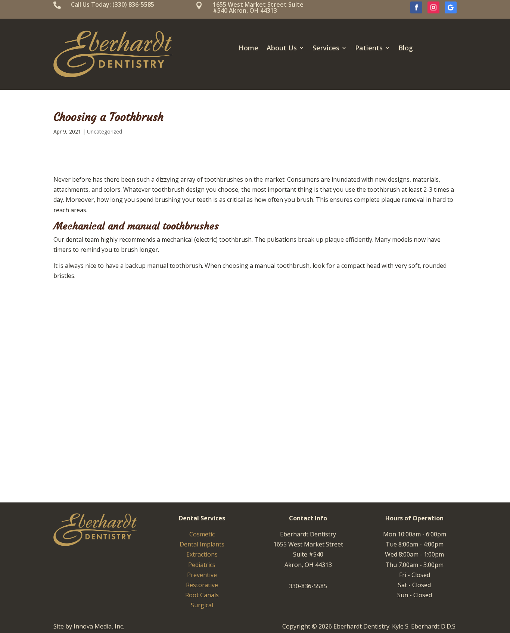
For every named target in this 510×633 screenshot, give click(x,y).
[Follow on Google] (451, 7)
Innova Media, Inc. (99, 626)
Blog (405, 48)
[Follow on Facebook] (416, 7)
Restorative (202, 585)
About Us (282, 48)
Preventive (202, 575)
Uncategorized (104, 131)
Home (248, 48)
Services (325, 48)
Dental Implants (202, 544)
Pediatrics (201, 565)
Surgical (202, 605)
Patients (369, 48)
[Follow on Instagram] (433, 7)
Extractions (202, 554)
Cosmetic (202, 534)
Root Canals (202, 595)
